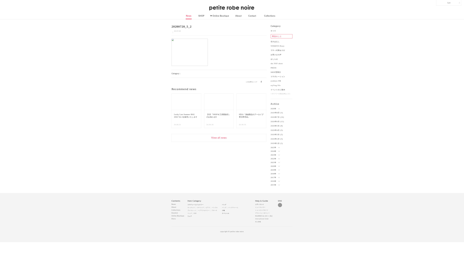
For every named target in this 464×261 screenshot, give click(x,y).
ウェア (190, 216)
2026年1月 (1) (277, 143)
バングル (215, 207)
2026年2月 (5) (277, 139)
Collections (269, 16)
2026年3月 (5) (277, 134)
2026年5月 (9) (277, 126)
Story (173, 219)
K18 (195, 213)
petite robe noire (231, 7)
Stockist (174, 213)
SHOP (201, 16)
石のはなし (275, 42)
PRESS (273, 68)
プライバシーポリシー (262, 213)
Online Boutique (221, 16)
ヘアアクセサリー (204, 210)
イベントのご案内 (278, 90)
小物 (223, 210)
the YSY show (277, 63)
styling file (276, 85)
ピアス (208, 207)
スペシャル (225, 213)
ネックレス (191, 207)
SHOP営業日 (276, 72)
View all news (219, 138)
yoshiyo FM (276, 81)
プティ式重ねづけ (278, 50)
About (238, 16)
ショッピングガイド (261, 210)
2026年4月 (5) (277, 130)
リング (190, 213)
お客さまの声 (276, 55)
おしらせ (274, 59)
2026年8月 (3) (277, 113)
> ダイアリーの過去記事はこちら (280, 93)
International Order (262, 219)
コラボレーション (278, 76)
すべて (273, 31)
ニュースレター (260, 207)
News (188, 16)
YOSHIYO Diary (278, 46)
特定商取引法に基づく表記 (264, 216)
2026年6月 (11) (277, 121)
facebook (261, 82)
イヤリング (200, 207)
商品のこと (277, 36)
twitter (265, 82)
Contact (252, 16)
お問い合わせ (259, 204)
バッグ (224, 204)
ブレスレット (192, 210)
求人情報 (258, 221)
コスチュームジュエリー (195, 204)
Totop (294, 202)
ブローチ (214, 210)
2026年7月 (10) (277, 117)
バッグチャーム (233, 207)
